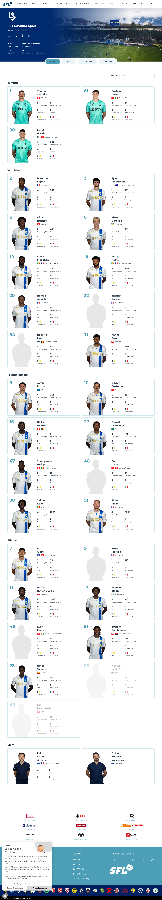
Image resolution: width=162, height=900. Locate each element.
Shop (17, 31)
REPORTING (99, 4)
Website (10, 31)
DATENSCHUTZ (79, 874)
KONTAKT (77, 860)
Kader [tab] (53, 61)
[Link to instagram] (29, 36)
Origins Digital (25, 898)
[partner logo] (30, 819)
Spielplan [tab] (107, 61)
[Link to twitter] (15, 36)
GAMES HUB (137, 4)
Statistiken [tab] (87, 61)
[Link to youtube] (9, 36)
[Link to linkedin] (133, 860)
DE (151, 4)
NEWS (125, 4)
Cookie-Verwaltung (81, 879)
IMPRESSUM (78, 869)
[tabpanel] (81, 429)
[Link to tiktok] (152, 860)
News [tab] (69, 61)
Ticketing (25, 31)
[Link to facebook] (22, 36)
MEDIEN (77, 864)
